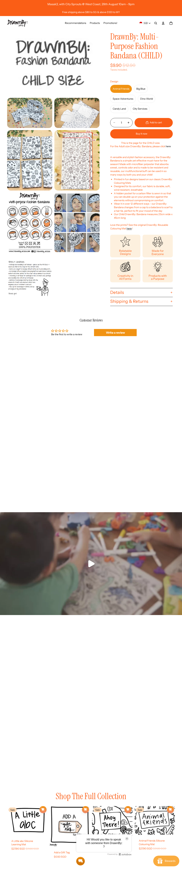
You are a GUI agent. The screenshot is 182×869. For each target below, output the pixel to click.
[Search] (156, 23)
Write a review (115, 332)
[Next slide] (43, 820)
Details (117, 292)
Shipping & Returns (129, 301)
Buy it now (141, 133)
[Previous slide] (11, 820)
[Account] (163, 23)
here (168, 146)
